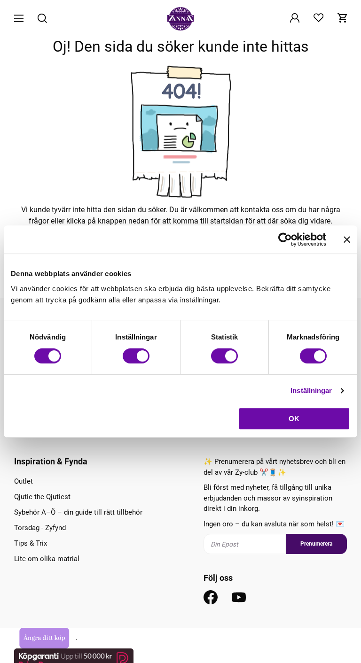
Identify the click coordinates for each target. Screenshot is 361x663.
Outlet (23, 481)
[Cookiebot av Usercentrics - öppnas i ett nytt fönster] (285, 239)
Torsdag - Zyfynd (40, 528)
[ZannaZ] (180, 19)
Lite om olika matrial (46, 559)
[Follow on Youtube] (239, 597)
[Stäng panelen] (347, 239)
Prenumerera (316, 543)
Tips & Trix (30, 543)
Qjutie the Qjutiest (42, 497)
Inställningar (311, 390)
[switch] (136, 355)
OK (294, 419)
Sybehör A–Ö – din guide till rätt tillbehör (78, 512)
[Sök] (42, 19)
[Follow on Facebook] (210, 597)
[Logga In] (294, 18)
